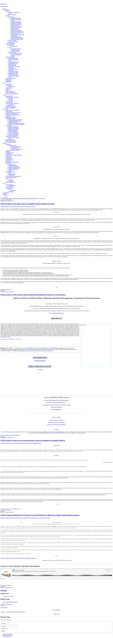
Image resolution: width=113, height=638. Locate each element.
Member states (23, 198)
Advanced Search (4, 6)
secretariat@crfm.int (43, 431)
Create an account (7, 636)
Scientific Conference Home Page (56, 420)
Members (17, 198)
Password (4, 626)
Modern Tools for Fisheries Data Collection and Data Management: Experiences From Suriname (33, 294)
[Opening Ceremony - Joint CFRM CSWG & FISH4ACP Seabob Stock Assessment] (18, 558)
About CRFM (12, 198)
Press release (8, 289)
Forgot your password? (8, 634)
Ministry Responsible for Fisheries (10, 601)
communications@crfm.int (57, 431)
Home (7, 198)
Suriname (28, 198)
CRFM (54, 526)
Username (4, 623)
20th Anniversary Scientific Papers (13, 435)
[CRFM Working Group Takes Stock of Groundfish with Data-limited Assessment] (18, 206)
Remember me (5, 628)
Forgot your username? (8, 635)
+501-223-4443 (72, 431)
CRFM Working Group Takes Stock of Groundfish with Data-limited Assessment (28, 204)
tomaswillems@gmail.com (58, 313)
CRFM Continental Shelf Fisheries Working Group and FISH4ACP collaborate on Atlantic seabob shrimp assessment (40, 515)
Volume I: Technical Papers (56, 407)
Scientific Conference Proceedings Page (56, 422)
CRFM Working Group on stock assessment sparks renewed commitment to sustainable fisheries (33, 440)
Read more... (3, 290)
